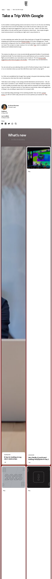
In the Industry (18, 139)
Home (3, 9)
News (8, 9)
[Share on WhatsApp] (12, 123)
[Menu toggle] (49, 3)
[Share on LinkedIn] (5, 124)
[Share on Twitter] (9, 123)
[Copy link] (16, 123)
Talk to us (39, 3)
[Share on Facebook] (2, 123)
